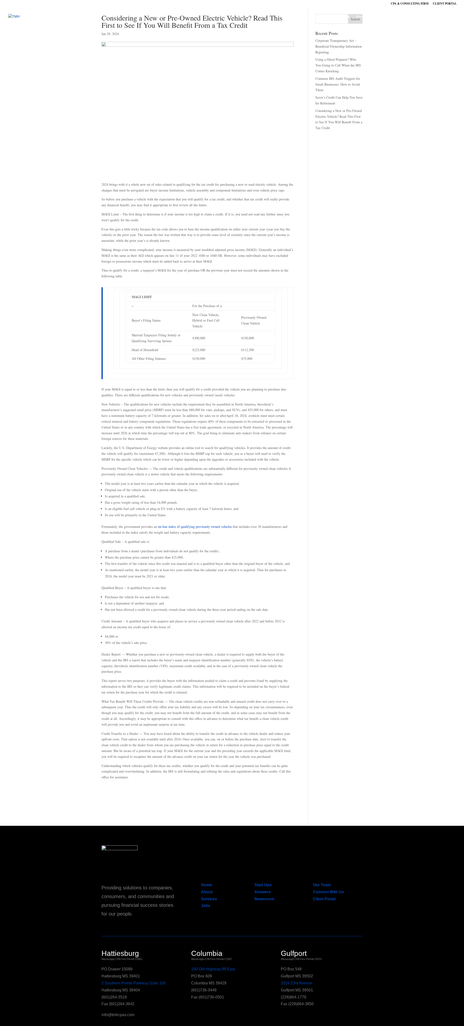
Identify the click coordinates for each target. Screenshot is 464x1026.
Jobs (205, 906)
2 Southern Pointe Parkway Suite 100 (134, 983)
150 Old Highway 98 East (213, 969)
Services (209, 899)
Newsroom (264, 899)
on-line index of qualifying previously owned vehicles (195, 526)
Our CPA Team (391, 16)
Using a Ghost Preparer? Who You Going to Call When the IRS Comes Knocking (338, 65)
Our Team (322, 885)
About (290, 16)
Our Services (314, 16)
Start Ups (341, 16)
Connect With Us (328, 892)
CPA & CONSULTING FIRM (409, 4)
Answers (364, 16)
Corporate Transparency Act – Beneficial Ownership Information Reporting (338, 46)
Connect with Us (426, 16)
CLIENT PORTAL (445, 4)
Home (206, 885)
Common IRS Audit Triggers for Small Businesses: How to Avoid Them (337, 84)
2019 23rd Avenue (296, 983)
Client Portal (324, 899)
